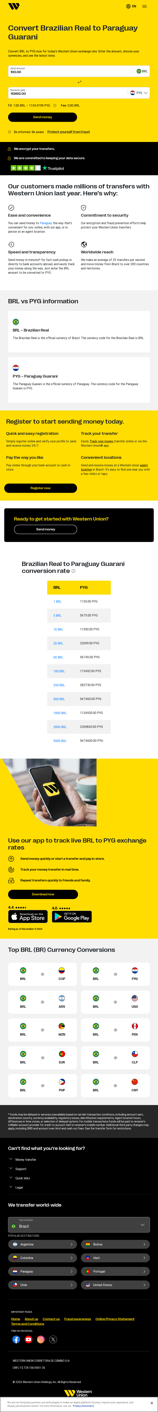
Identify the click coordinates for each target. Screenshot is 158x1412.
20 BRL (58, 643)
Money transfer (25, 1160)
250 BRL (59, 685)
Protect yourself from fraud (68, 132)
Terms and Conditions (27, 1324)
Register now (41, 488)
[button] (131, 6)
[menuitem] (14, 6)
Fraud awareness (77, 1319)
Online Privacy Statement (115, 1319)
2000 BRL (60, 727)
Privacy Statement (83, 1405)
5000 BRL (60, 741)
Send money (42, 117)
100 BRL (59, 671)
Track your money (101, 441)
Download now (43, 894)
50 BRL (58, 657)
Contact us (51, 1319)
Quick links (22, 1178)
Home (15, 1319)
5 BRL (57, 615)
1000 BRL (60, 713)
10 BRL (58, 629)
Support (20, 1169)
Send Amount (17, 68)
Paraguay (46, 223)
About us (31, 1319)
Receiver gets (17, 90)
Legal (19, 1187)
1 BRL (57, 601)
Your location (26, 1220)
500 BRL (59, 699)
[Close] (152, 1403)
